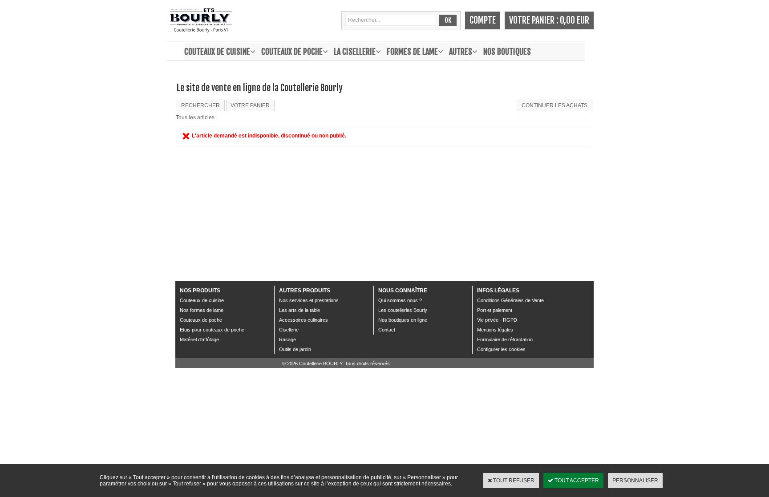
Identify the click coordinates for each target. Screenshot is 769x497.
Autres (460, 52)
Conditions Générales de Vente (510, 300)
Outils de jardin (295, 349)
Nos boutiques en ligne (402, 320)
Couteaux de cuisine (217, 52)
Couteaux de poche (292, 52)
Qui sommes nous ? (400, 300)
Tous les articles (195, 117)
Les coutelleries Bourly (402, 310)
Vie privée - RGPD (497, 320)
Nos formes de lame (201, 310)
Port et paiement (494, 310)
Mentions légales (495, 329)
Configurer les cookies (501, 349)
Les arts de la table (299, 310)
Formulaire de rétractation (505, 339)
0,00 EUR (574, 20)
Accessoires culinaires (303, 320)
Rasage (287, 339)
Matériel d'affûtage (199, 339)
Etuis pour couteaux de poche (212, 329)
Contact (386, 329)
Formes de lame (412, 52)
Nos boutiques (507, 52)
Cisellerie (289, 329)
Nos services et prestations (309, 300)
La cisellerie (355, 52)
